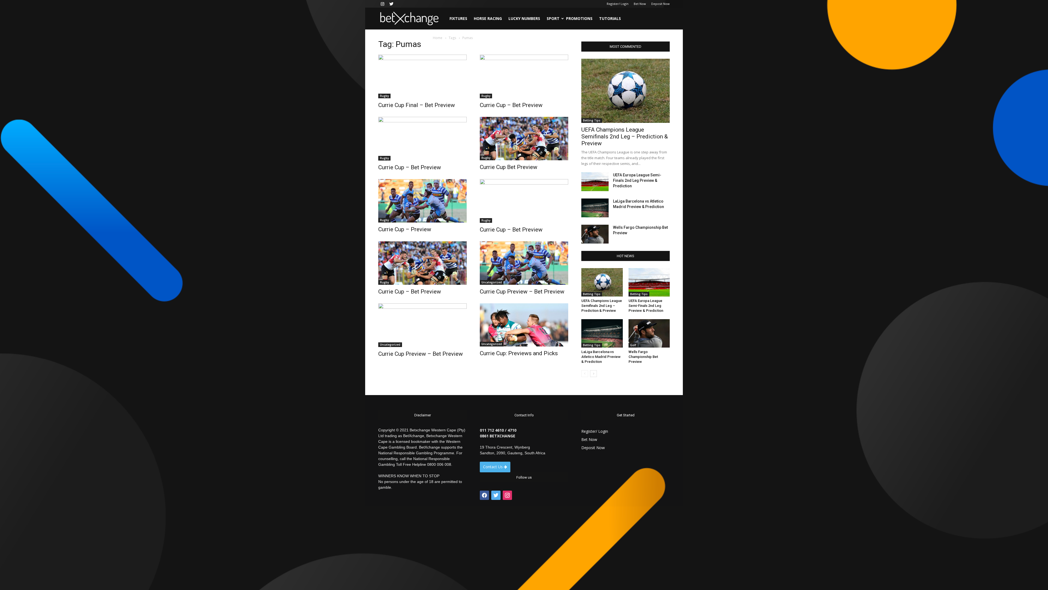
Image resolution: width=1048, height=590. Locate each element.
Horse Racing (488, 18)
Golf (633, 345)
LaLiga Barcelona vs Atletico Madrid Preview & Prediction (601, 357)
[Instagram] (382, 4)
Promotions (579, 18)
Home (437, 37)
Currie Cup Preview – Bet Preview (522, 291)
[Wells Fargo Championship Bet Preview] (595, 234)
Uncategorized (491, 282)
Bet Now (640, 4)
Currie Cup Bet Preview (508, 167)
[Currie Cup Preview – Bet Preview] (524, 263)
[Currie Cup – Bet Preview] (524, 76)
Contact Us (493, 466)
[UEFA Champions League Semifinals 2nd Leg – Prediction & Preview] (625, 91)
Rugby (384, 96)
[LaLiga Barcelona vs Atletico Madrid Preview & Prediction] (595, 207)
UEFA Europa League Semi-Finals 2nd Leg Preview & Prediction (637, 180)
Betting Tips (591, 120)
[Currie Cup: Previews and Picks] (524, 325)
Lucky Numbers (524, 18)
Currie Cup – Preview (404, 229)
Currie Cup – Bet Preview (511, 105)
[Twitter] (391, 4)
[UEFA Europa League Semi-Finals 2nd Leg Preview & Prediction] (595, 181)
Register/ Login (618, 4)
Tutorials (610, 18)
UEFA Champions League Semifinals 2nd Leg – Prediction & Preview (624, 136)
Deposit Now (660, 4)
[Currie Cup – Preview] (422, 201)
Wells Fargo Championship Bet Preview (643, 357)
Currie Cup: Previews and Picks (519, 353)
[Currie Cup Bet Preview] (524, 138)
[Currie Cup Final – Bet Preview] (422, 76)
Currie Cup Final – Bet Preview (416, 105)
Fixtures (458, 18)
